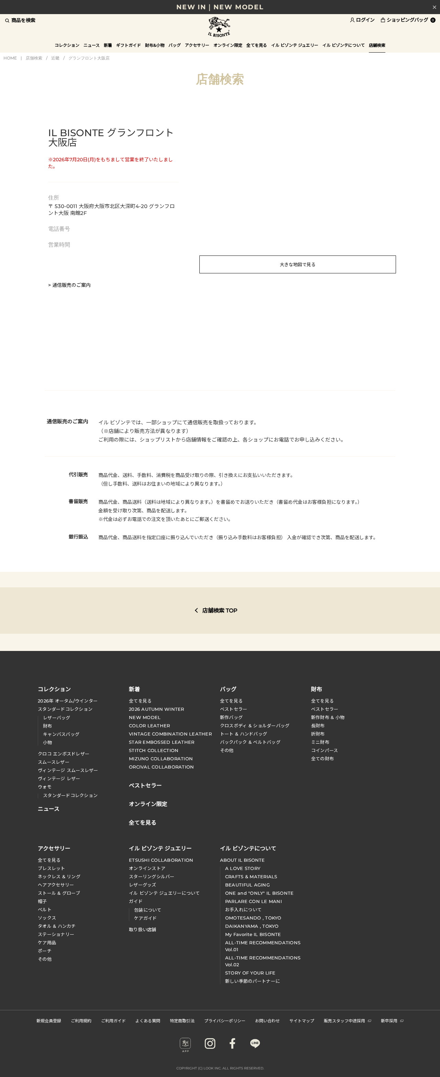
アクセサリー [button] (197, 45)
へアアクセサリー (56, 885)
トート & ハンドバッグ (243, 734)
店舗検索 (34, 58)
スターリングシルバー (152, 876)
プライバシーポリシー (224, 1020)
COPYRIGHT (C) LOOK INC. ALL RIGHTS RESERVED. (220, 1068)
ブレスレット (51, 868)
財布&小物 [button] (154, 45)
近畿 (55, 58)
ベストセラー (234, 709)
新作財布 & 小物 (327, 717)
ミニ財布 (320, 742)
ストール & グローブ (59, 893)
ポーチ (45, 951)
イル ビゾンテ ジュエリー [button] (294, 45)
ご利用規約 (81, 1020)
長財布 (318, 725)
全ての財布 (322, 758)
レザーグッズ (142, 885)
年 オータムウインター (68, 701)
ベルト (45, 909)
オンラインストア (147, 868)
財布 (47, 726)
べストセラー (325, 709)
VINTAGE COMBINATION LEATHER (170, 734)
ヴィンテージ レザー (59, 778)
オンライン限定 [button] (227, 45)
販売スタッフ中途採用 (344, 1020)
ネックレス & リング (59, 876)
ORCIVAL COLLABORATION (161, 767)
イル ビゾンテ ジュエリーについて (164, 893)
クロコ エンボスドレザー (63, 754)
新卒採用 (389, 1020)
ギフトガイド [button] (128, 45)
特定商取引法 (182, 1020)
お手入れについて (243, 909)
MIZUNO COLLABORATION (161, 758)
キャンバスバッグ (61, 734)
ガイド (136, 901)
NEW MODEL (145, 717)
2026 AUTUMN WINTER (156, 709)
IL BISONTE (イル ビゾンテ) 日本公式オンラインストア (220, 27)
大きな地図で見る (298, 264)
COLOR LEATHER (149, 725)
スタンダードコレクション (65, 709)
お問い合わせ (267, 1020)
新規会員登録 (48, 1020)
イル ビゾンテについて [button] (343, 45)
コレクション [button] (67, 45)
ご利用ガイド (113, 1020)
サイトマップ (301, 1020)
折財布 (318, 734)
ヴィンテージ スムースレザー (68, 770)
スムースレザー (53, 762)
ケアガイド (145, 918)
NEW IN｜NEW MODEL (220, 7)
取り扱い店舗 (142, 929)
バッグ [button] (174, 45)
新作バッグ (231, 717)
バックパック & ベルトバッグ (250, 742)
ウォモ (45, 787)
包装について (148, 910)
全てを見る (140, 701)
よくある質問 (147, 1020)
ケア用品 (47, 942)
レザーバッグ (56, 717)
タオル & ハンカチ (57, 926)
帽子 (42, 901)
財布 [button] (316, 688)
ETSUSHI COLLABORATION (161, 860)
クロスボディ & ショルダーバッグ (254, 725)
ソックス (47, 918)
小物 (47, 742)
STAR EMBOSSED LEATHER (161, 742)
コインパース (324, 750)
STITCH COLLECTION (153, 750)
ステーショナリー (56, 934)
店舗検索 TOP (220, 610)
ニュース (92, 45)
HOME (10, 58)
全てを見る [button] (256, 45)
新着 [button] (108, 45)
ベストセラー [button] (145, 784)
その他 (227, 750)
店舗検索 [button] (377, 45)
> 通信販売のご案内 (69, 285)
